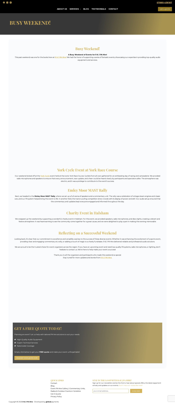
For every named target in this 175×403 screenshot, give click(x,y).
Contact (113, 9)
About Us (62, 9)
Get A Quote (56, 394)
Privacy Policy (56, 397)
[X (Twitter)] (7, 2)
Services (74, 9)
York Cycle (45, 176)
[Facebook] (4, 2)
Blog (86, 9)
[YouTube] (11, 2)
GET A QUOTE (165, 9)
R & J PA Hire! (60, 57)
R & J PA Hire (106, 258)
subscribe (136, 391)
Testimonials (98, 9)
